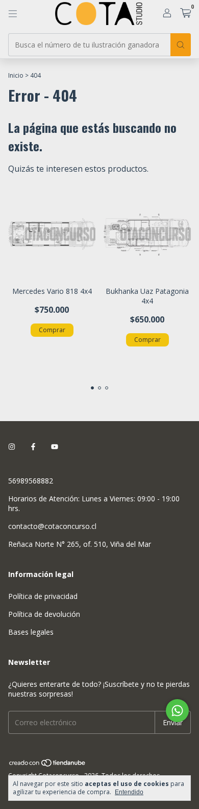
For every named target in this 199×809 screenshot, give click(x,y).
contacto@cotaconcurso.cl (52, 526)
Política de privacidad (43, 596)
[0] (185, 13)
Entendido (129, 792)
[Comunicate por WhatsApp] (177, 710)
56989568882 (30, 481)
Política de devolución (44, 614)
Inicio (15, 75)
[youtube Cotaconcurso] (54, 446)
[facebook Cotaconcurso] (33, 446)
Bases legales (31, 632)
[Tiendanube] (47, 764)
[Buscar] (180, 44)
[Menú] (12, 13)
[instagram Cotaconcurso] (11, 446)
